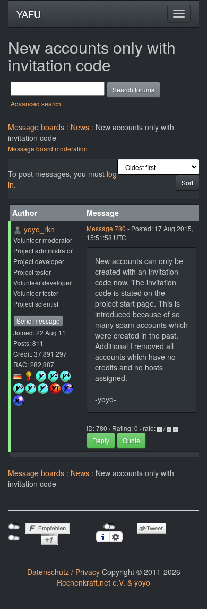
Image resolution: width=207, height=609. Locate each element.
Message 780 (106, 228)
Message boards (36, 127)
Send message (38, 320)
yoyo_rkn (39, 229)
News (80, 127)
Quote (131, 440)
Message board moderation (48, 148)
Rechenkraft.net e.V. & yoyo (103, 582)
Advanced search (36, 103)
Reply (100, 440)
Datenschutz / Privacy (63, 571)
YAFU (28, 14)
